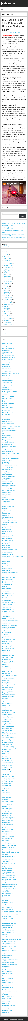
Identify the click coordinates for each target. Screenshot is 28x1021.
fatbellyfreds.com (6, 929)
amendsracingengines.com (9, 856)
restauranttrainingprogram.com (10, 549)
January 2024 (7, 295)
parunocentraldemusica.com (9, 937)
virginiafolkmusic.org (7, 558)
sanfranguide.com (6, 613)
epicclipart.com (6, 405)
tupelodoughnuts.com (7, 515)
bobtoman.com (6, 410)
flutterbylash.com (6, 969)
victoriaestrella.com (7, 760)
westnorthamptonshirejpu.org (9, 430)
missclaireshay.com (7, 343)
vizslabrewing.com (6, 501)
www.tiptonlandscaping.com (9, 888)
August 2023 (7, 304)
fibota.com (5, 934)
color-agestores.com (7, 584)
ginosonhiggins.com (7, 721)
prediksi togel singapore (9, 35)
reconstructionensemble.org (9, 748)
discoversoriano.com (7, 607)
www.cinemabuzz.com (7, 902)
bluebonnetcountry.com (8, 403)
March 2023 (7, 313)
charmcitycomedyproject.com (9, 675)
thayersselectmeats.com (8, 803)
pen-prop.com (5, 840)
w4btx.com (5, 524)
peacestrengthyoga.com (8, 851)
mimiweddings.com (7, 1003)
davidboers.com (6, 822)
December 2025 (8, 263)
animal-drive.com (6, 797)
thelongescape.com (7, 709)
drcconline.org (5, 769)
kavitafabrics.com (6, 749)
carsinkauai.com (6, 961)
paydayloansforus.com (7, 378)
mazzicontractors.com (7, 922)
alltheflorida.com (6, 957)
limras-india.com (6, 345)
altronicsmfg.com (6, 370)
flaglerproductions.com (8, 636)
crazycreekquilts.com (7, 641)
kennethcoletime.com (7, 691)
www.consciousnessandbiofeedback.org (11, 911)
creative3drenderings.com (8, 817)
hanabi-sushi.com (6, 897)
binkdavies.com (6, 643)
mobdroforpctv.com (7, 598)
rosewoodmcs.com (6, 906)
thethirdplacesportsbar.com (9, 923)
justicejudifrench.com (7, 685)
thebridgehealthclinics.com (8, 810)
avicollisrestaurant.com (7, 767)
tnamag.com (5, 799)
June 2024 (6, 287)
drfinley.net (5, 980)
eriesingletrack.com (7, 510)
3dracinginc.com (6, 616)
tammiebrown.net (6, 705)
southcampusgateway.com (8, 423)
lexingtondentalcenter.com (8, 543)
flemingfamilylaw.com (7, 982)
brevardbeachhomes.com (8, 464)
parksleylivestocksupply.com (9, 581)
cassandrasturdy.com (7, 600)
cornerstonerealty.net (7, 909)
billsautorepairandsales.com (9, 946)
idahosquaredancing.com (8, 490)
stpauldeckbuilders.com (8, 865)
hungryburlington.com (7, 693)
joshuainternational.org (8, 836)
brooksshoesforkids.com (8, 801)
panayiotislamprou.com (8, 421)
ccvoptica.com (5, 891)
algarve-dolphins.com (7, 717)
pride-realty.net (6, 966)
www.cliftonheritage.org (8, 881)
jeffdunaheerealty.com (7, 849)
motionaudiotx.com (7, 998)
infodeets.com (5, 354)
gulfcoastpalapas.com (7, 808)
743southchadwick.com (8, 467)
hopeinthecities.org (7, 595)
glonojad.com (5, 666)
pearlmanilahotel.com (7, 407)
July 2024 (6, 285)
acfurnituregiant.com (7, 361)
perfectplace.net (6, 570)
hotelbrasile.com (6, 432)
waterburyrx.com (6, 772)
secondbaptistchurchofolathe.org (10, 991)
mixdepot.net (5, 904)
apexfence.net (5, 1012)
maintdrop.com (6, 409)
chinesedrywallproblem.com (9, 739)
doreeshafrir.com (6, 673)
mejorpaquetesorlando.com (9, 520)
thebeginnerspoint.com (8, 609)
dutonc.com (5, 707)
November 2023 (8, 299)
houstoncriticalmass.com (8, 618)
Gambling (6, 207)
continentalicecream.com (8, 639)
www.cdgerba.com (6, 936)
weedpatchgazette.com (8, 506)
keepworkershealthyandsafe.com (10, 391)
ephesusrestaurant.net (7, 925)
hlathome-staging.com (7, 540)
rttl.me (4, 1000)
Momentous (20, 1019)
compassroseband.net (7, 794)
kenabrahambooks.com (8, 646)
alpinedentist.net (6, 416)
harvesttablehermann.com (8, 455)
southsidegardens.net (7, 918)
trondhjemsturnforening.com (9, 941)
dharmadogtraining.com (8, 996)
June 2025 (6, 274)
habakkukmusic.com (7, 831)
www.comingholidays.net (8, 611)
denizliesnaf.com (6, 785)
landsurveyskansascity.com (8, 863)
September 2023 (8, 302)
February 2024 (7, 294)
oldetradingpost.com (7, 444)
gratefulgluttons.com (7, 597)
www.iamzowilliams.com (8, 913)
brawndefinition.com (7, 638)
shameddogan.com (7, 813)
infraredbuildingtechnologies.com (10, 453)
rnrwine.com (5, 984)
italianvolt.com (5, 497)
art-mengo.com (6, 701)
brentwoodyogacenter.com (8, 886)
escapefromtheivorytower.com (9, 465)
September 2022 (8, 324)
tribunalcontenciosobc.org (8, 627)
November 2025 (8, 265)
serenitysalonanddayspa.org (9, 357)
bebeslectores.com (6, 448)
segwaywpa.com (6, 806)
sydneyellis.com (6, 545)
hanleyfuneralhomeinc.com (9, 519)
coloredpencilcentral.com (8, 476)
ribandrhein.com (6, 561)
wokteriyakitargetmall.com (8, 542)
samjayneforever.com (7, 953)
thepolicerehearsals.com (8, 622)
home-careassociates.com (8, 577)
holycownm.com (6, 753)
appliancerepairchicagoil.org (9, 386)
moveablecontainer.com (8, 437)
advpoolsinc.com (6, 774)
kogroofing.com (6, 414)
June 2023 (6, 308)
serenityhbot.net (6, 835)
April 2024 (6, 290)
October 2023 (7, 301)
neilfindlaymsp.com (7, 765)
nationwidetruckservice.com (9, 755)
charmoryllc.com (6, 614)
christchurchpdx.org (7, 645)
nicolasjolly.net (5, 654)
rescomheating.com (7, 1001)
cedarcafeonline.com (7, 359)
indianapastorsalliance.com (9, 778)
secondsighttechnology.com (9, 535)
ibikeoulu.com (5, 680)
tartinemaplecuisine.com (8, 696)
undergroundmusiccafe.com (9, 1008)
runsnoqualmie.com (7, 868)
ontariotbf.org (5, 387)
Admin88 (17, 32)
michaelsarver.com (6, 536)
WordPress (12, 1019)
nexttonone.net (6, 833)
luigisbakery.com (6, 895)
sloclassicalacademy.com (8, 629)
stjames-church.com (7, 669)
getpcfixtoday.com (6, 400)
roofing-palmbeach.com (8, 471)
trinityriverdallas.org (7, 568)
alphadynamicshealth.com (8, 968)
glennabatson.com (6, 632)
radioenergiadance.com (8, 417)
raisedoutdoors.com (7, 481)
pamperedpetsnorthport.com (9, 512)
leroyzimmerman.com (7, 978)
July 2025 (6, 272)
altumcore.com (6, 795)
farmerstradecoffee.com (8, 819)
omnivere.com (5, 364)
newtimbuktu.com (6, 368)
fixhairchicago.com (6, 783)
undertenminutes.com (7, 362)
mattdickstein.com (6, 826)
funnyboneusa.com (7, 744)
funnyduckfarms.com (7, 973)
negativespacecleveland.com (9, 733)
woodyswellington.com (7, 927)
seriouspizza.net (6, 792)
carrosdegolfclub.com (7, 457)
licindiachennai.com (7, 350)
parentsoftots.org (6, 815)
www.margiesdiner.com (8, 872)
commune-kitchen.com (8, 648)
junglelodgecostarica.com (8, 712)
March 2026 (7, 258)
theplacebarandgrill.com (8, 771)
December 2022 (8, 318)
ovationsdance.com (7, 559)
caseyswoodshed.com (7, 781)
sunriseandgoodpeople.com (9, 737)
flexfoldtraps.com (6, 854)
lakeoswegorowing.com (8, 985)
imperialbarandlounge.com (8, 480)
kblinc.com (5, 508)
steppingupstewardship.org (9, 890)
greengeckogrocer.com (7, 538)
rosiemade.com (6, 513)
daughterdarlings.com (7, 352)
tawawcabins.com (6, 492)
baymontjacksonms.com (8, 728)
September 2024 (8, 281)
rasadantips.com (6, 366)
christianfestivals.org (7, 714)
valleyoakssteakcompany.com (9, 780)
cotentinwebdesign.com (8, 442)
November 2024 (8, 279)
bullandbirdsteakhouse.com (8, 877)
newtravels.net (5, 377)
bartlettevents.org (6, 435)
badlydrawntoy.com (7, 827)
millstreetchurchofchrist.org (8, 962)
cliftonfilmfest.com (6, 478)
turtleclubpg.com (6, 756)
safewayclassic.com (7, 382)
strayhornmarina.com (7, 634)
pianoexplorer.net (6, 916)
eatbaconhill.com (6, 371)
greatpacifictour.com (7, 758)
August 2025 (7, 271)
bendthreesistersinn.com (8, 740)
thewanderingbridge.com (8, 687)
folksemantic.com (6, 494)
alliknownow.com (6, 623)
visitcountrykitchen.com (8, 716)
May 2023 (6, 310)
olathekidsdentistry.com (8, 517)
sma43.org (4, 882)
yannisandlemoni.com (7, 504)
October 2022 (7, 322)
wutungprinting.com (7, 723)
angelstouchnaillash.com (8, 526)
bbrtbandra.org (6, 401)
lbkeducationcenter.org (8, 567)
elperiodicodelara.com (7, 346)
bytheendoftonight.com (8, 593)
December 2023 (8, 297)
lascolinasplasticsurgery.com (9, 879)
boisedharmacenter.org (8, 583)
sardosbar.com (5, 496)
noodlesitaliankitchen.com (8, 393)
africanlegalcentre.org (7, 657)
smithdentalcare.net (7, 1007)
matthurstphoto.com (7, 955)
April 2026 (6, 256)
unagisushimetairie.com (8, 396)
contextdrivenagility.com (8, 678)
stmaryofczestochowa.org (8, 684)
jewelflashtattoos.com (7, 398)
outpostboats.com (6, 591)
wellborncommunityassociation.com (11, 426)
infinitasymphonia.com (8, 655)
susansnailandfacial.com (8, 838)
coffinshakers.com (6, 682)
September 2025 (8, 269)
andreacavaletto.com (7, 579)
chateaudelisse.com (7, 425)
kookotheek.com (6, 419)
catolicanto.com (6, 565)
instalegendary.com (7, 389)
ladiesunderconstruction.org (9, 446)
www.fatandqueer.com (7, 859)
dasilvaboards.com (6, 630)
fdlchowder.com (6, 874)
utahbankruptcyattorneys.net (9, 485)
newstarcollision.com (7, 531)
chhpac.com (5, 994)
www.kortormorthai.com (8, 858)
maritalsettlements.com (8, 725)
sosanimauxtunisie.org (7, 412)
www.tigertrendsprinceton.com (9, 842)
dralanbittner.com (6, 503)
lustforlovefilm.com (6, 652)
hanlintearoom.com (7, 971)
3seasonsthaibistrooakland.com (10, 572)
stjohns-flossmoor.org (7, 742)
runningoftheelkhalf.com (8, 847)
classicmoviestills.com (7, 604)
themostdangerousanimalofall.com (10, 620)
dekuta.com (5, 900)
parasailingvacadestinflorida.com (10, 964)
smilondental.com (6, 529)
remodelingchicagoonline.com (9, 884)
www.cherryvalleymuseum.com (9, 441)
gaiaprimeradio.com (7, 703)
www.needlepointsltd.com (8, 875)
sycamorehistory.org (7, 907)
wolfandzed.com (6, 898)
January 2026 (7, 262)
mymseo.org (5, 992)
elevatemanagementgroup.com (10, 977)
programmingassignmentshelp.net (10, 373)
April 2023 (6, 311)
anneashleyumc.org (7, 861)
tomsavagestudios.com (7, 554)
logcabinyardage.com (7, 820)
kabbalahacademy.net (7, 528)
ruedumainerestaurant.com (9, 662)
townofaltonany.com (7, 730)
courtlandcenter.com (7, 764)
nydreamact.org (6, 394)
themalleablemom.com (7, 689)
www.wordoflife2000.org (8, 488)
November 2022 (8, 320)
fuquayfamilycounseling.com (9, 987)
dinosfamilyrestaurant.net (8, 451)
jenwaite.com (5, 975)
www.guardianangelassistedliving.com (11, 939)
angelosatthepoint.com (8, 776)
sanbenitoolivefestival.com (8, 602)
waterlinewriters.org (7, 811)
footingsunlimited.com (7, 866)
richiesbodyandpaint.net (8, 348)
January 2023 (7, 317)
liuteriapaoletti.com (7, 735)
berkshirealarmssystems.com (9, 499)
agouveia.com (5, 989)
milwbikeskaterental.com (8, 726)
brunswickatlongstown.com (8, 694)
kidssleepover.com (6, 375)
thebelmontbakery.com (8, 380)
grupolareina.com (6, 439)
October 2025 (7, 267)
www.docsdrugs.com (7, 870)
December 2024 (8, 278)
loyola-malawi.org (6, 588)
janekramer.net (8, 3)
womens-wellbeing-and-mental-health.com (12, 556)
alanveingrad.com (6, 719)
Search (4, 214)
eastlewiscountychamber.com (9, 625)
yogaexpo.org (5, 575)
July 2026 (6, 255)
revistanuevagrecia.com (8, 668)
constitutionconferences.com (9, 787)
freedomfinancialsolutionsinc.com (10, 852)
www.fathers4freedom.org (8, 843)
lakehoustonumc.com (7, 829)
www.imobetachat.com (7, 824)
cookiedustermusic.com (8, 746)
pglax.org (4, 732)
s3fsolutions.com (6, 462)
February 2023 (7, 315)
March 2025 (7, 276)
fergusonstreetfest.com (8, 952)
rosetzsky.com (5, 664)
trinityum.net (5, 920)
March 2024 (7, 292)
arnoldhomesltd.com (7, 474)
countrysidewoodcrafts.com (9, 384)
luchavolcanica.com (7, 751)
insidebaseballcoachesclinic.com (10, 959)
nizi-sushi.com (5, 700)
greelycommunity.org (7, 661)
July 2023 (6, 306)
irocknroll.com (5, 487)
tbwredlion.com (6, 945)
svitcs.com (4, 790)
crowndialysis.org (6, 547)
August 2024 (7, 283)
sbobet (4, 333)
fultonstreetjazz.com (7, 433)
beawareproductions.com (8, 677)
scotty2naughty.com (7, 671)
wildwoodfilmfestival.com (8, 428)
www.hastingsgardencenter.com (10, 914)
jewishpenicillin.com (7, 552)
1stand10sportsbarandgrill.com (9, 522)
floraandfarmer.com (7, 460)
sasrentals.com (5, 533)
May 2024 (6, 288)
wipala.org (4, 586)
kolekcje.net (5, 563)
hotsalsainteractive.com (8, 355)
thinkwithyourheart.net (7, 483)
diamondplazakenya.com (8, 943)
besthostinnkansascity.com (8, 1005)
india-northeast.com (7, 469)
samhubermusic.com (7, 1010)
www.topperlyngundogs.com (9, 845)
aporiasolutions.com (7, 804)
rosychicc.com (5, 590)
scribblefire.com (6, 574)
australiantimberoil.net (7, 449)
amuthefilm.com (6, 650)
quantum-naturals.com (7, 948)
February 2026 (7, 260)
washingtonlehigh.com (7, 893)
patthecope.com (6, 788)
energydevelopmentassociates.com (10, 458)
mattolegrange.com (7, 710)
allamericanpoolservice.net (8, 551)
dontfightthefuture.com (8, 472)
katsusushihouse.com (7, 659)
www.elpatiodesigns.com (8, 930)
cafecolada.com (6, 606)
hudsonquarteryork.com (8, 932)
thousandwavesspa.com (8, 762)
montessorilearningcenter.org (9, 950)
